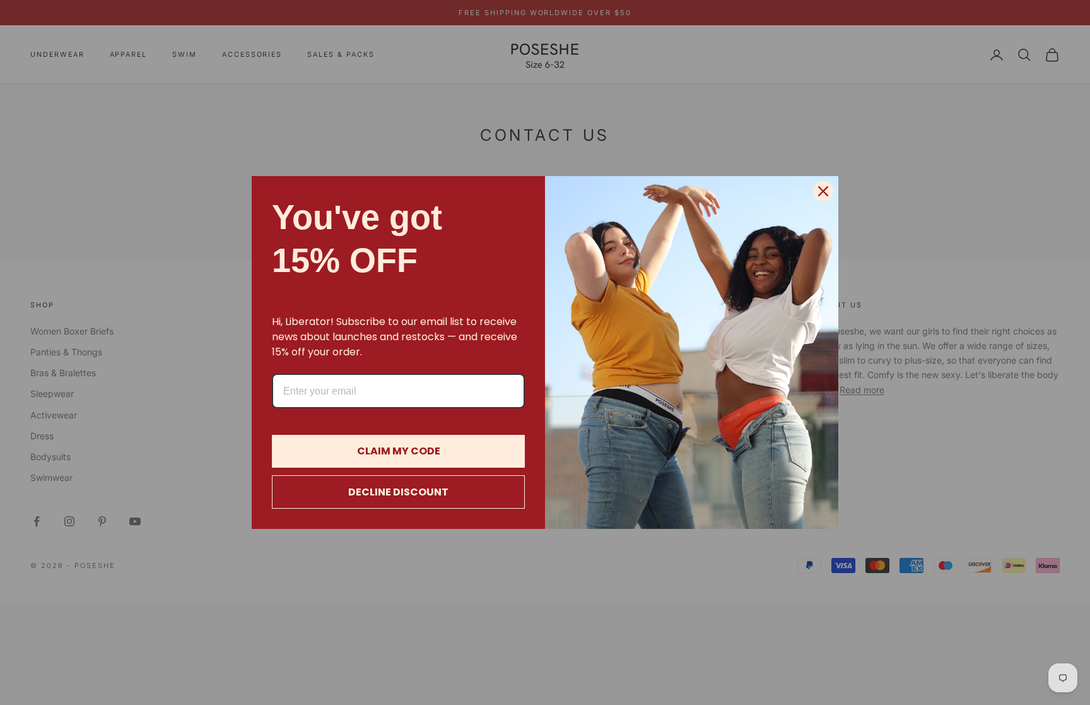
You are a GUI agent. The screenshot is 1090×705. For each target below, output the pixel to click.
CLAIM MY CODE (398, 451)
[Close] (823, 191)
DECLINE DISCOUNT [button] (398, 492)
